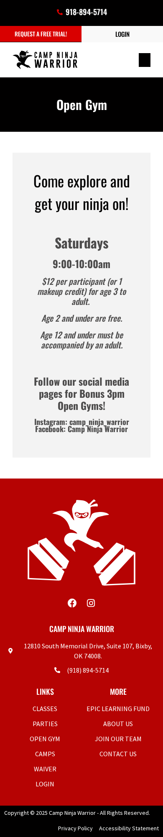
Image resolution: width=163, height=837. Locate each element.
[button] (144, 60)
